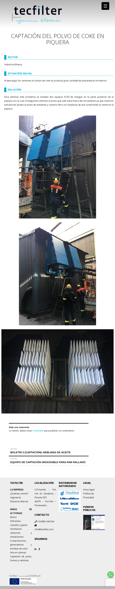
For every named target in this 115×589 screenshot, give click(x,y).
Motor (13, 517)
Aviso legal (88, 489)
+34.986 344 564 (45, 521)
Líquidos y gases (18, 525)
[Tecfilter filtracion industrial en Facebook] (39, 548)
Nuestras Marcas (19, 501)
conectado (38, 430)
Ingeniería (15, 497)
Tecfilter (13, 575)
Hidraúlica (15, 521)
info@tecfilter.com (43, 529)
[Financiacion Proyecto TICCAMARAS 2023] (23, 581)
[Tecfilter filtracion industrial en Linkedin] (35, 548)
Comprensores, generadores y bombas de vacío (21, 544)
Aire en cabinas (18, 552)
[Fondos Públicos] (94, 522)
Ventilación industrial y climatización (21, 532)
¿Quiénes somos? (19, 493)
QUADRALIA (34, 575)
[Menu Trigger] (105, 6)
